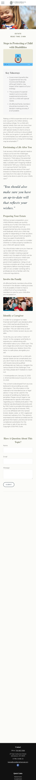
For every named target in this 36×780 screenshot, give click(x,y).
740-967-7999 (20, 750)
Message (6, 468)
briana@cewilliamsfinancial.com (18, 762)
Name (5, 445)
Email (5, 457)
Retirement (18, 777)
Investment (18, 779)
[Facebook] (18, 765)
